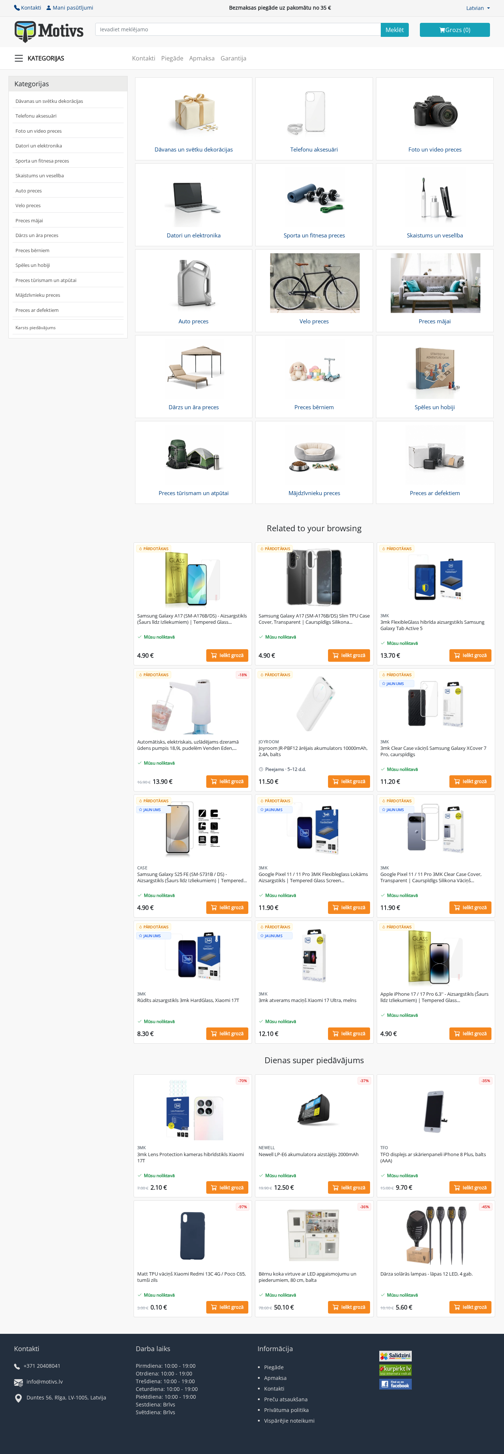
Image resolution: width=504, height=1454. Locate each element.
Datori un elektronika (38, 145)
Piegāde (172, 58)
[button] (478, 7)
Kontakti (31, 7)
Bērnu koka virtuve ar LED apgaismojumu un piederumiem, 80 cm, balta (307, 1277)
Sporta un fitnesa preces (42, 160)
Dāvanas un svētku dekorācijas (49, 101)
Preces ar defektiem (37, 310)
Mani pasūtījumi (73, 7)
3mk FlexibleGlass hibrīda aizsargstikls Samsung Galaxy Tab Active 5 (432, 625)
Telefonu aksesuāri (35, 115)
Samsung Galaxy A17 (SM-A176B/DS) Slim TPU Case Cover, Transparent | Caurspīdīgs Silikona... (314, 619)
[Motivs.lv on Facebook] (395, 1384)
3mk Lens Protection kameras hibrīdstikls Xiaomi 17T (190, 1157)
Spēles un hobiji (32, 265)
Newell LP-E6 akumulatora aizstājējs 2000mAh (309, 1154)
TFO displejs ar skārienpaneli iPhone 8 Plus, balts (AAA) (433, 1157)
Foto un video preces (38, 131)
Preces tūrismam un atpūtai (45, 280)
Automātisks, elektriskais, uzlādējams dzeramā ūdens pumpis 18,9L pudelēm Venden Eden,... (188, 745)
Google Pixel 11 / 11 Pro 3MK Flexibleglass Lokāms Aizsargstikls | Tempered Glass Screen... (313, 877)
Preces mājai (29, 220)
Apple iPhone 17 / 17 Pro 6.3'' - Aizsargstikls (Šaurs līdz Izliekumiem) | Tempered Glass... (434, 997)
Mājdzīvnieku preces (37, 295)
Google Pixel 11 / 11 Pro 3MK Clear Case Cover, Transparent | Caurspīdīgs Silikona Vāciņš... (430, 877)
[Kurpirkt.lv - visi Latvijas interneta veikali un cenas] (395, 1370)
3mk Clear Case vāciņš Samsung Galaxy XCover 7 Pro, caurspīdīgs (433, 751)
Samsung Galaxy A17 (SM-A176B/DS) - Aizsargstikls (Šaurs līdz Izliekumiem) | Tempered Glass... (192, 619)
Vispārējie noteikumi (289, 1420)
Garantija (233, 58)
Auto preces (28, 190)
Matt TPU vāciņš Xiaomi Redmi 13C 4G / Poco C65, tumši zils (191, 1277)
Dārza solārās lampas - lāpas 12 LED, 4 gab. (426, 1274)
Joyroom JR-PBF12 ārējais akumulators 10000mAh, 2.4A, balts (313, 751)
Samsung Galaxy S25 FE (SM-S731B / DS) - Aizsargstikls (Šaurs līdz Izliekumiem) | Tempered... (192, 877)
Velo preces (28, 205)
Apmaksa (202, 58)
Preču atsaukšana (286, 1399)
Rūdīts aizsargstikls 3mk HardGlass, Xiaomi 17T (188, 1000)
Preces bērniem (32, 250)
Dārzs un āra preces (36, 235)
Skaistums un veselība (39, 175)
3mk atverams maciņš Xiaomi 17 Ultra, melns (307, 1000)
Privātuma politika (286, 1409)
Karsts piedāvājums (35, 327)
